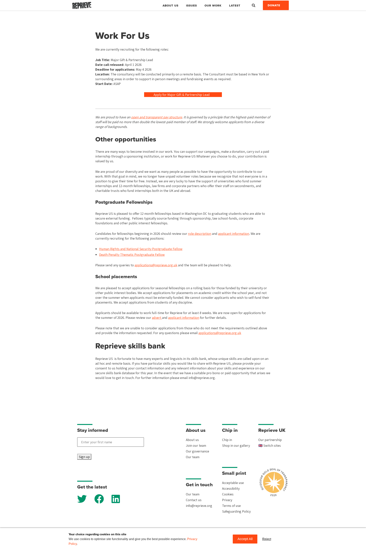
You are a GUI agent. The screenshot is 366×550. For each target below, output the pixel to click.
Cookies (228, 494)
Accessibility (231, 488)
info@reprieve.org (199, 505)
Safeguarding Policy (236, 511)
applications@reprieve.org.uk (156, 265)
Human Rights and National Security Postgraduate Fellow (140, 249)
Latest (234, 5)
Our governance (197, 451)
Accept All (245, 539)
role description (199, 233)
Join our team (196, 445)
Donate (274, 5)
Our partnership (270, 440)
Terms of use (231, 505)
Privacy (227, 500)
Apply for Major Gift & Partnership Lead (182, 94)
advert (157, 317)
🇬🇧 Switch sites (269, 445)
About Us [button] (170, 5)
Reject (266, 539)
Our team (192, 457)
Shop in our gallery (236, 445)
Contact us (193, 500)
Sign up (84, 457)
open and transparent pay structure (156, 117)
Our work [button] (213, 5)
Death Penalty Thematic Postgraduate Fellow (132, 254)
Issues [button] (191, 5)
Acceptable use (233, 483)
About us (192, 440)
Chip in (227, 440)
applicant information (233, 233)
